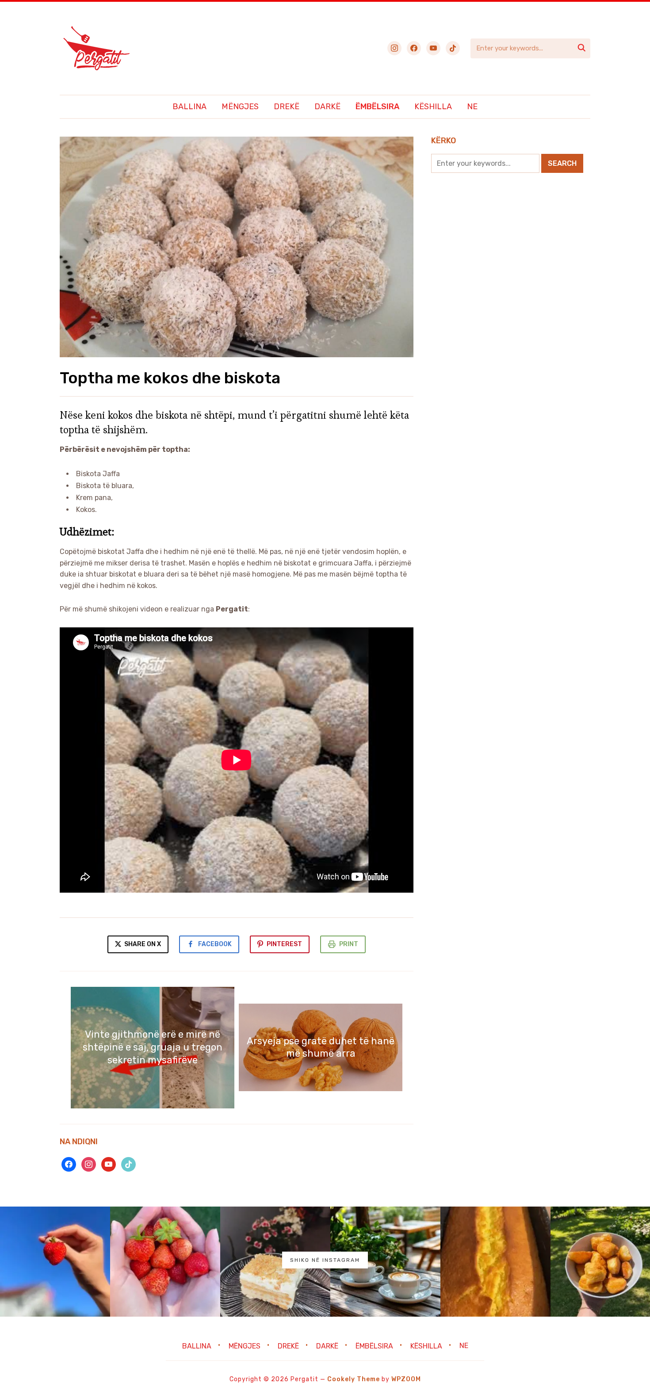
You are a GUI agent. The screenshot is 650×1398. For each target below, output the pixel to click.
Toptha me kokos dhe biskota (170, 377)
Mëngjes (240, 106)
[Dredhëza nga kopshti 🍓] (165, 1262)
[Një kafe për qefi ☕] (385, 1262)
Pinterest (284, 944)
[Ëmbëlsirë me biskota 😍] (275, 1262)
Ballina (189, 106)
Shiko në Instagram (325, 1260)
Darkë (327, 106)
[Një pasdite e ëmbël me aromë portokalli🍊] (495, 1262)
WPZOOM (406, 1379)
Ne (472, 106)
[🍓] (55, 1262)
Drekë (286, 106)
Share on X (142, 944)
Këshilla (433, 106)
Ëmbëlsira (377, 106)
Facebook (215, 944)
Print (348, 944)
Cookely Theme (353, 1379)
